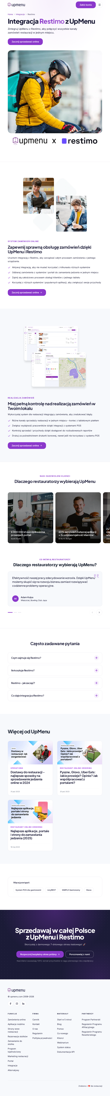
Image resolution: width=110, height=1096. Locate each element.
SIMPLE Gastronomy (71, 890)
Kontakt (36, 1024)
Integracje (12, 1065)
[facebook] (10, 1003)
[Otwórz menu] (99, 4)
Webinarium (63, 1042)
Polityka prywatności (42, 1038)
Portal (10, 1061)
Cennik (35, 1019)
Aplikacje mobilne (16, 1024)
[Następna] (99, 612)
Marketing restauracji (18, 1056)
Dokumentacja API (66, 1052)
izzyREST (51, 890)
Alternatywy (13, 1070)
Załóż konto (86, 4)
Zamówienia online (17, 1019)
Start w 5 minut (64, 1019)
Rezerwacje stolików (18, 1036)
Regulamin (37, 1033)
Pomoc (60, 1029)
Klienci (60, 1038)
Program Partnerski (91, 1019)
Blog (59, 1024)
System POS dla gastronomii (28, 890)
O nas (35, 1029)
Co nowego (62, 1033)
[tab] (10, 612)
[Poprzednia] (92, 612)
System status (64, 1047)
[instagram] (17, 1003)
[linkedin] (23, 1003)
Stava (88, 890)
